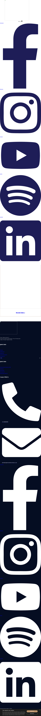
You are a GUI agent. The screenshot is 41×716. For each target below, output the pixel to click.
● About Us (2, 353)
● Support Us (2, 356)
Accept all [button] (32, 711)
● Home (1, 350)
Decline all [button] (32, 713)
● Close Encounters (3, 354)
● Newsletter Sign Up (4, 373)
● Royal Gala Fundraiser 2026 (5, 367)
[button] (20, 21)
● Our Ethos (2, 370)
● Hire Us (1, 368)
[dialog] (20, 712)
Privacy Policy (23, 714)
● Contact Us (2, 371)
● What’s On (2, 351)
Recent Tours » (20, 312)
